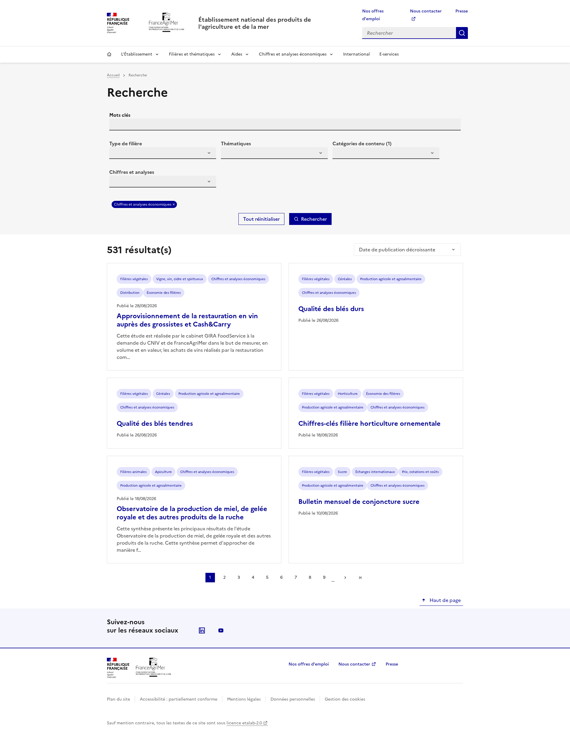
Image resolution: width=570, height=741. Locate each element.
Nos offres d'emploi (309, 664)
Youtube (221, 630)
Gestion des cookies (345, 699)
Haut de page (444, 600)
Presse (461, 11)
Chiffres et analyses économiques (293, 54)
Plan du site (118, 699)
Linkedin (202, 630)
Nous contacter (354, 664)
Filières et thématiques (192, 54)
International (356, 54)
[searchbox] (117, 154)
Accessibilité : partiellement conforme (178, 699)
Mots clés (119, 115)
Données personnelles (292, 699)
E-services (389, 54)
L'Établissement (136, 54)
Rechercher (462, 33)
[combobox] (162, 153)
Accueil (109, 54)
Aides (236, 54)
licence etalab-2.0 (244, 723)
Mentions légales (244, 699)
